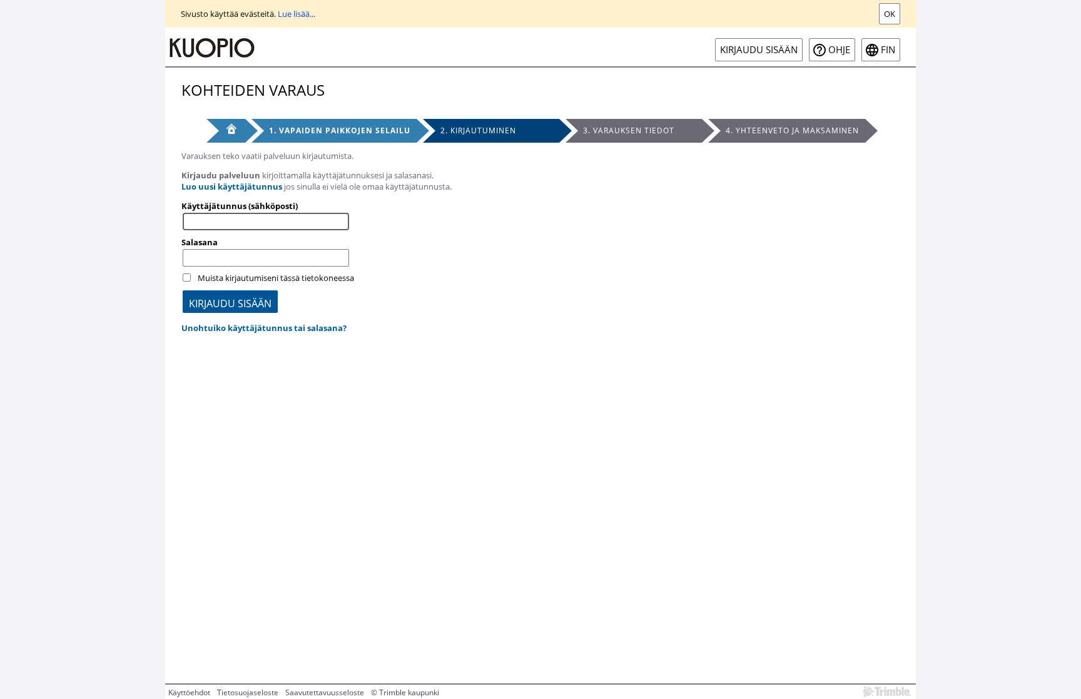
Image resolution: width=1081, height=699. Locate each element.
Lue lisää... (296, 13)
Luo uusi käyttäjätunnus (231, 186)
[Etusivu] (225, 131)
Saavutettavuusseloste (324, 692)
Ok (889, 13)
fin (888, 49)
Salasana (199, 242)
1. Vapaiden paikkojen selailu (339, 130)
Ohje (839, 49)
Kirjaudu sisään (759, 49)
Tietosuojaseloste (247, 692)
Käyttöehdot (189, 692)
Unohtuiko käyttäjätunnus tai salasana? (264, 328)
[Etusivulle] (212, 47)
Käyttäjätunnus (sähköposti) (239, 206)
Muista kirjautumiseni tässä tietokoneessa (276, 277)
